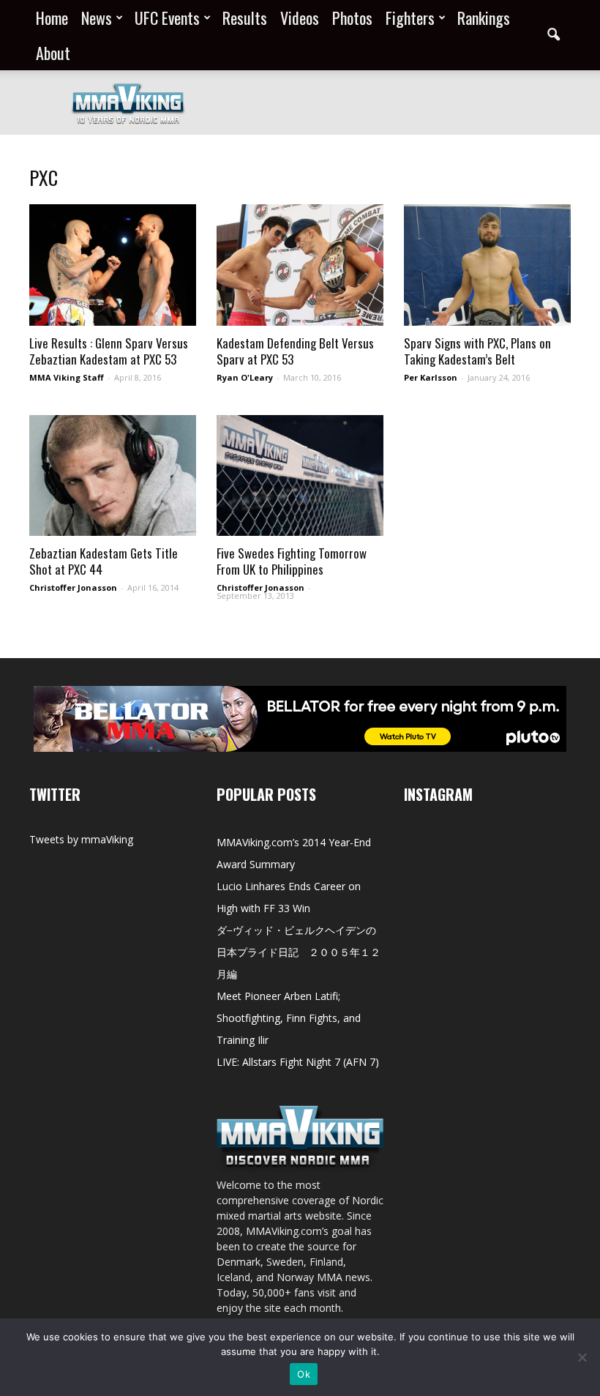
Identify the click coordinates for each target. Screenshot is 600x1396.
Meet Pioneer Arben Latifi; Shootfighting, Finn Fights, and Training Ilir (289, 1018)
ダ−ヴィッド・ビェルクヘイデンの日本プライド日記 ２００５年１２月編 (298, 952)
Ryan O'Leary (245, 377)
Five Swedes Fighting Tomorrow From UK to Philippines (292, 561)
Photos (352, 17)
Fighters (410, 17)
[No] (581, 1357)
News (96, 17)
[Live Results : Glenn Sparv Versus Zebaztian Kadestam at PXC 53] (112, 265)
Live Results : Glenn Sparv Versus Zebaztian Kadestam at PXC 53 (108, 351)
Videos (299, 17)
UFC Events (167, 17)
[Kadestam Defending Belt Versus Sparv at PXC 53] (300, 265)
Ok (303, 1374)
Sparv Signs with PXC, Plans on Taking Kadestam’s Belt (477, 351)
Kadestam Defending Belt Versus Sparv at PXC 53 (295, 351)
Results (244, 17)
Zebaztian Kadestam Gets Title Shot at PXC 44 (103, 561)
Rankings (483, 17)
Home (52, 17)
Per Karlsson (430, 377)
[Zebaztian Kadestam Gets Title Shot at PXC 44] (112, 475)
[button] (553, 35)
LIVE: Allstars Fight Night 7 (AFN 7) (298, 1062)
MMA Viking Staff (66, 377)
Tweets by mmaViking (81, 839)
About (53, 52)
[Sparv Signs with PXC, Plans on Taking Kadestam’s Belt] (487, 265)
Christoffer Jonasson (73, 587)
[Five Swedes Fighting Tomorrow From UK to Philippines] (300, 475)
